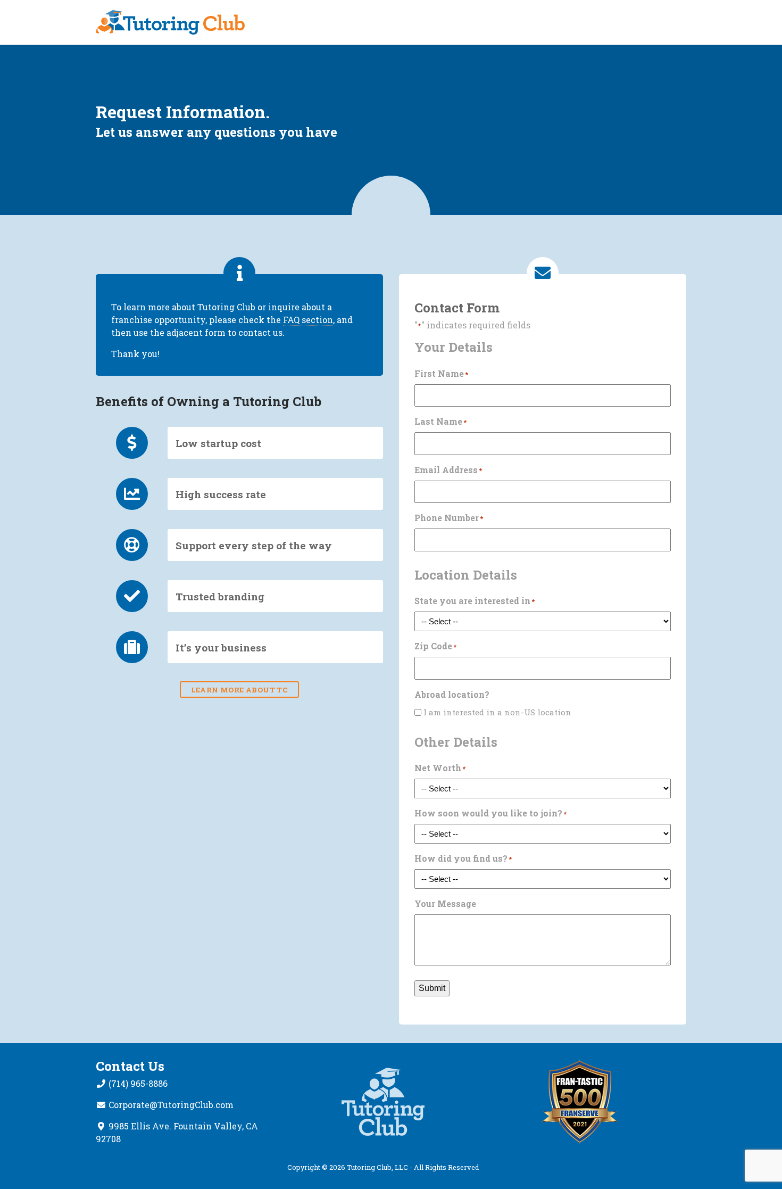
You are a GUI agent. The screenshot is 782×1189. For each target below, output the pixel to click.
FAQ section (308, 319)
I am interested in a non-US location (497, 712)
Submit (432, 988)
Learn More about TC (239, 689)
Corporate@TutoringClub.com (171, 1104)
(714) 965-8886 (138, 1083)
